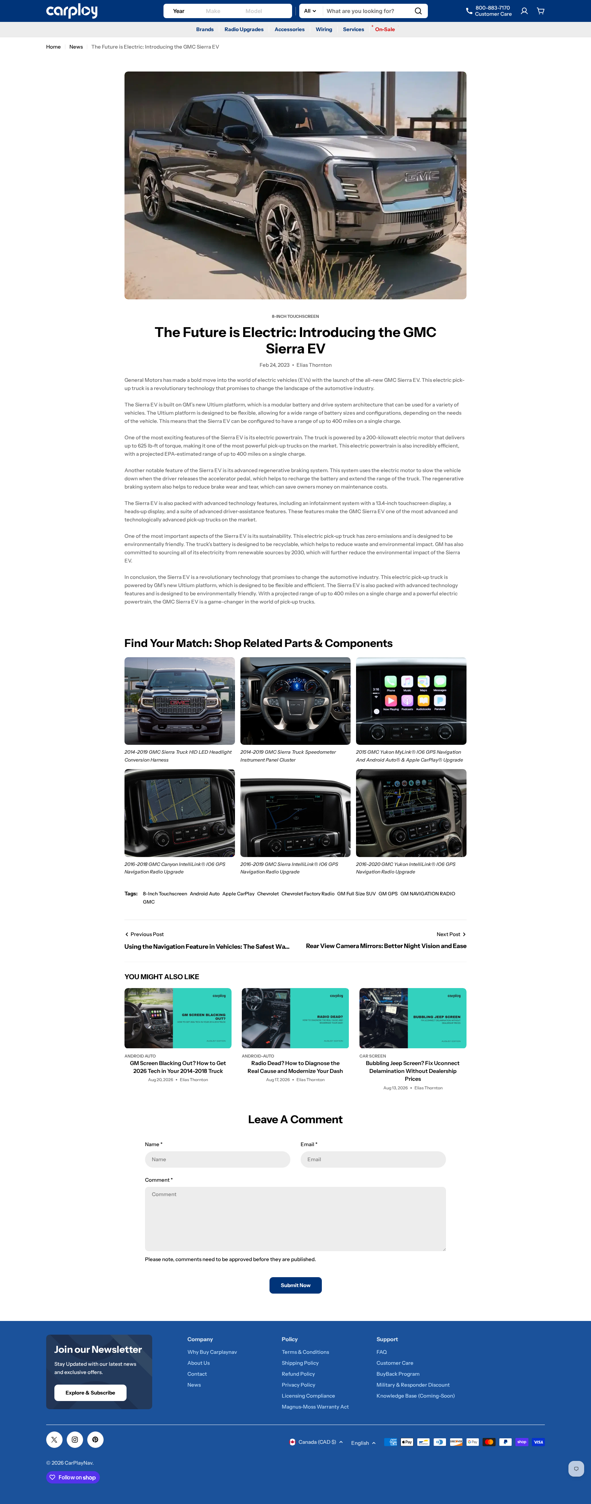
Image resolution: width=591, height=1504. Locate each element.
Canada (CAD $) (317, 1442)
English (360, 1443)
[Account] (524, 11)
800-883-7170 (493, 11)
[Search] (418, 11)
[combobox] (363, 11)
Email (309, 1144)
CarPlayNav (78, 1463)
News (76, 46)
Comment (159, 1180)
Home (53, 46)
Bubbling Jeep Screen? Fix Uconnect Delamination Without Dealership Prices (413, 1071)
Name (153, 1144)
